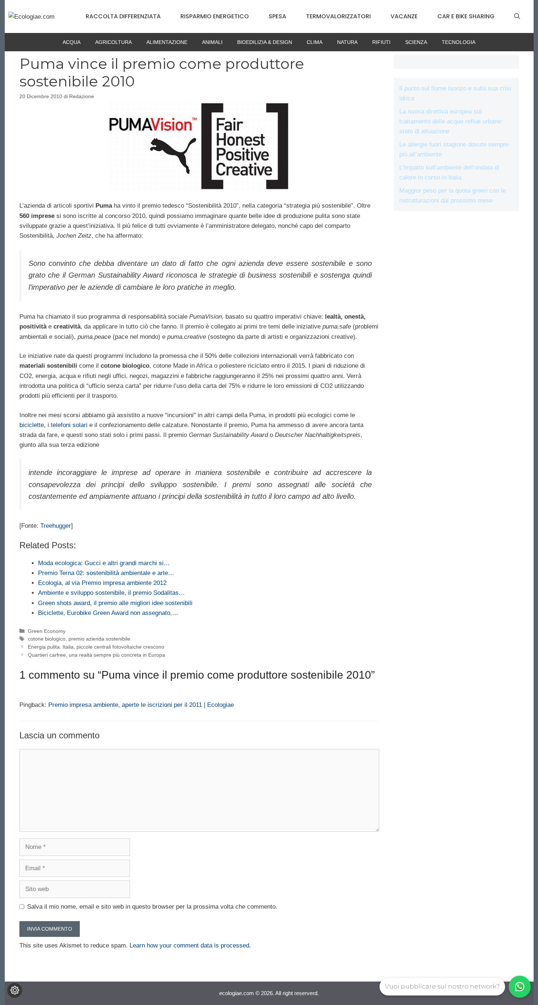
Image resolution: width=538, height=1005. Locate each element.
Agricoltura (113, 42)
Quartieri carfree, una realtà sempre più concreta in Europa (96, 655)
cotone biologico (47, 639)
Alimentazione (166, 42)
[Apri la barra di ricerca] (517, 16)
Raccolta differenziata (123, 16)
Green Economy (47, 631)
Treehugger (55, 525)
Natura (347, 42)
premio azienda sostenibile (99, 639)
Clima (314, 42)
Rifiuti (381, 42)
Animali (212, 42)
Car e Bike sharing (465, 16)
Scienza (416, 42)
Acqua (72, 42)
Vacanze (404, 16)
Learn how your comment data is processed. (190, 945)
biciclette (31, 425)
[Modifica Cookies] (14, 990)
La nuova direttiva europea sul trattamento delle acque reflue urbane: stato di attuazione (451, 121)
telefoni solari (69, 425)
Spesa (277, 16)
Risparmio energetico (214, 16)
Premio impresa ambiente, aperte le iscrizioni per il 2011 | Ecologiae (141, 704)
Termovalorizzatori (338, 16)
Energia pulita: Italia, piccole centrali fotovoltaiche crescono (96, 647)
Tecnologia (458, 42)
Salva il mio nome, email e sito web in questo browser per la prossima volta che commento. (152, 906)
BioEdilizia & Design (264, 42)
